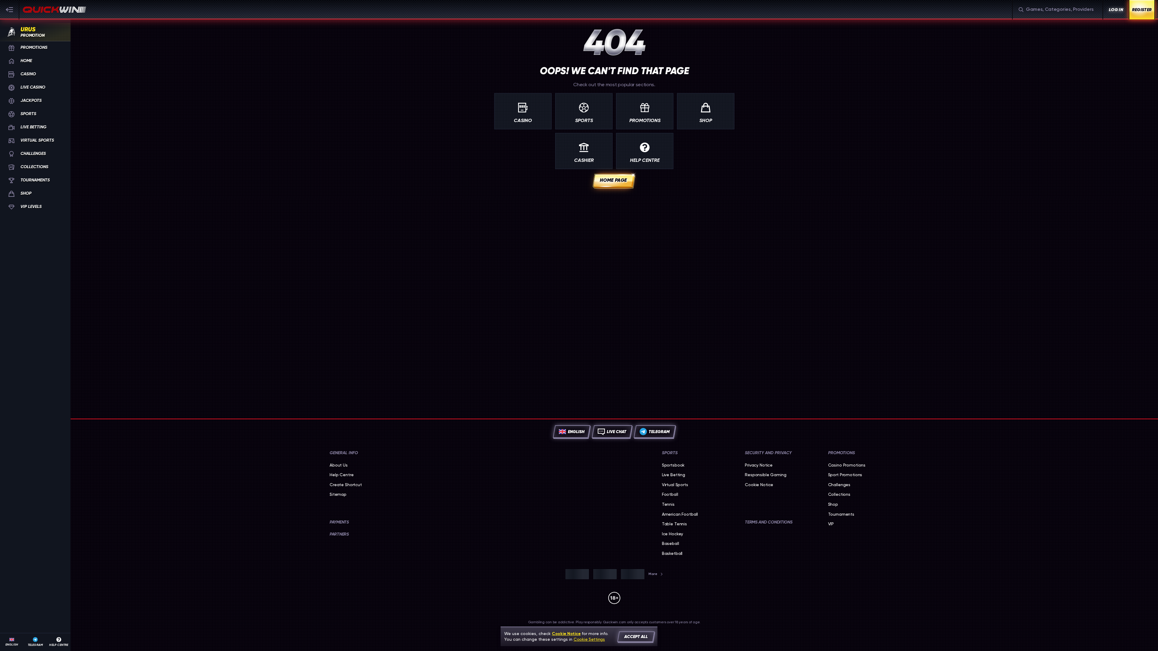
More (652, 574)
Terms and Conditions (768, 522)
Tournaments (841, 514)
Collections (839, 494)
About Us (339, 465)
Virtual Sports (675, 484)
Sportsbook (673, 465)
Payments (339, 522)
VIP (831, 523)
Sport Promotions (845, 474)
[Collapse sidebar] (9, 9)
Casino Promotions (847, 465)
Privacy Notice (759, 465)
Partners (339, 534)
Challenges (839, 484)
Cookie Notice (759, 484)
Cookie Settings (589, 639)
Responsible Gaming (765, 474)
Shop (833, 504)
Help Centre (341, 474)
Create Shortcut (346, 484)
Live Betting (673, 474)
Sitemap (338, 494)
